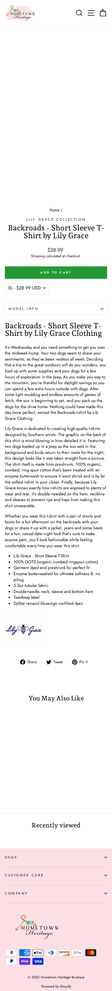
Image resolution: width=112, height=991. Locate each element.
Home (54, 210)
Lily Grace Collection (56, 219)
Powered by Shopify (56, 986)
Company (16, 893)
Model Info (23, 308)
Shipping (38, 256)
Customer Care (24, 875)
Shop (11, 857)
